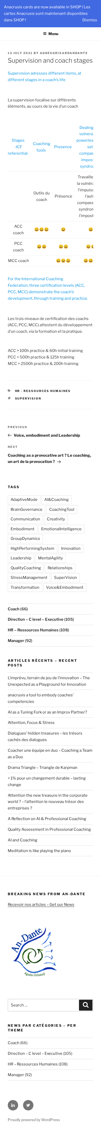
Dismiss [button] (89, 20)
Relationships (60, 568)
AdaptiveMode (24, 499)
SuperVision (28, 398)
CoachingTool (61, 509)
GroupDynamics (25, 538)
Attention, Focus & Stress (31, 722)
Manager (16, 640)
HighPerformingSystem (32, 548)
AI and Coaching (22, 840)
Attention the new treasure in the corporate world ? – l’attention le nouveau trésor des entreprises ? (48, 802)
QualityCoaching (26, 568)
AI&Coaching (56, 499)
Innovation (71, 548)
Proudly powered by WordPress (34, 1119)
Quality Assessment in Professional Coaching (49, 829)
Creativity (56, 519)
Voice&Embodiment (64, 587)
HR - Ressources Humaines (43, 391)
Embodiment (22, 529)
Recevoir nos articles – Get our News (41, 904)
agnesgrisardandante (64, 53)
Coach (13, 609)
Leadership (21, 558)
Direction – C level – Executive (35, 619)
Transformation (25, 587)
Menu (53, 33)
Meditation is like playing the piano (39, 850)
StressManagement (29, 577)
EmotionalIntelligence (61, 529)
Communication (25, 519)
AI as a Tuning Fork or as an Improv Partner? (47, 712)
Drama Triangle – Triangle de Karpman (42, 767)
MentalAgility (50, 558)
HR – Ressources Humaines (33, 630)
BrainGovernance (26, 509)
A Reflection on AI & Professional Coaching (47, 818)
